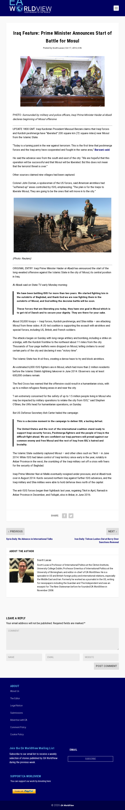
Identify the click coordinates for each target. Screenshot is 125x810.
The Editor (15, 698)
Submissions (16, 712)
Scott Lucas (58, 48)
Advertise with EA (18, 720)
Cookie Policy (17, 734)
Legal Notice (16, 705)
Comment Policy (18, 727)
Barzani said (102, 150)
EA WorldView (67, 805)
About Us (14, 691)
